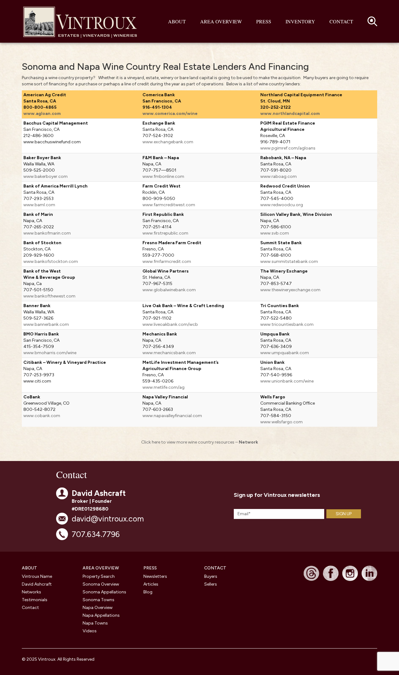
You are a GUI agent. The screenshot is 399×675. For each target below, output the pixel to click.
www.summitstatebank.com (289, 261)
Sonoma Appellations (104, 592)
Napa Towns (95, 623)
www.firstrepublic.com (165, 233)
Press (263, 21)
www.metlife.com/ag (163, 387)
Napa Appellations (101, 615)
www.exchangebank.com (167, 142)
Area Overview (221, 21)
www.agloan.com (42, 113)
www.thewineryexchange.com (290, 289)
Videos (90, 631)
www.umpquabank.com (284, 352)
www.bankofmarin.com (47, 233)
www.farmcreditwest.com (168, 204)
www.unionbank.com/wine (287, 381)
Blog (147, 592)
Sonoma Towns (98, 599)
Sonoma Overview (101, 584)
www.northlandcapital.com (290, 113)
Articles (150, 584)
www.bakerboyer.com (45, 176)
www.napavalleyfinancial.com (172, 415)
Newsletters (155, 576)
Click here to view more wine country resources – (199, 442)
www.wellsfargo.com (281, 422)
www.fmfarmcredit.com (166, 261)
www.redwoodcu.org (281, 204)
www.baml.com (39, 204)
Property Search (99, 576)
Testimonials (34, 599)
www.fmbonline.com (163, 176)
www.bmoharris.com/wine (49, 352)
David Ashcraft (37, 584)
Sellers (210, 584)
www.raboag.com (278, 176)
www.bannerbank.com (46, 324)
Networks (31, 592)
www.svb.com (274, 233)
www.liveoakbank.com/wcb (170, 324)
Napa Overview (98, 607)
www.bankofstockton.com (50, 261)
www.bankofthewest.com (49, 296)
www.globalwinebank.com (169, 289)
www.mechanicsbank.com (169, 352)
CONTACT (215, 568)
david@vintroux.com (108, 518)
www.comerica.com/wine (170, 113)
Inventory (300, 21)
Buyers (210, 576)
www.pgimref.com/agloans (287, 148)
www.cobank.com (41, 415)
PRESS (150, 568)
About (177, 21)
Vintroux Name (37, 576)
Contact (341, 21)
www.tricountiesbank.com (287, 324)
